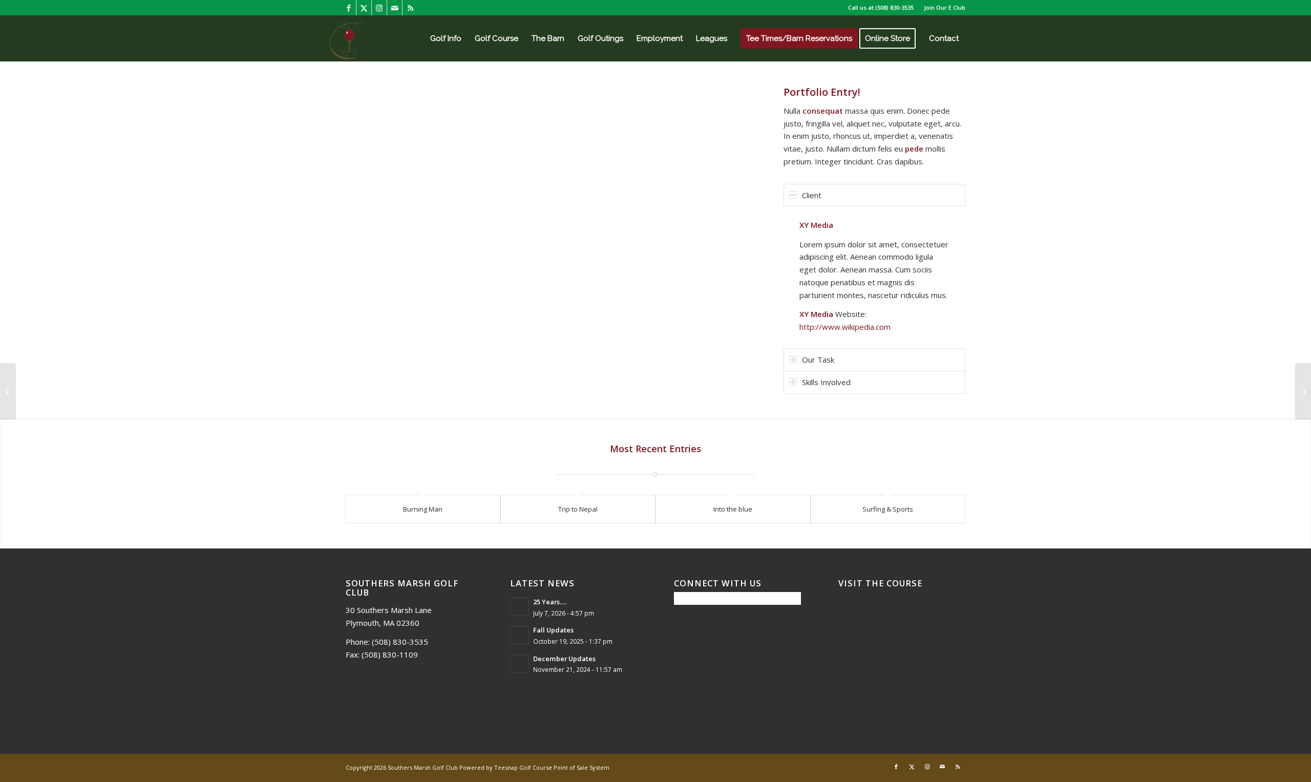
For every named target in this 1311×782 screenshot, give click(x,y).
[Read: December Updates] (519, 663)
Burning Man (422, 509)
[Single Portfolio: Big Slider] (8, 391)
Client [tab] (811, 195)
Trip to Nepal (578, 509)
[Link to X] (363, 7)
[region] (874, 276)
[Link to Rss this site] (410, 7)
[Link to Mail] (394, 7)
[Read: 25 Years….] (519, 607)
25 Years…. (549, 601)
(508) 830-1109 (390, 654)
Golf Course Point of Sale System (564, 767)
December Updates (564, 658)
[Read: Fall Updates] (519, 635)
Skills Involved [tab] (826, 382)
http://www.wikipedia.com (845, 327)
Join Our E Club (944, 7)
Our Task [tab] (818, 359)
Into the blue (732, 509)
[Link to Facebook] (348, 7)
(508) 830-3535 (894, 7)
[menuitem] (942, 7)
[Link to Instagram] (379, 7)
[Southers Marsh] (346, 38)
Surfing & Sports (887, 509)
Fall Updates (553, 630)
